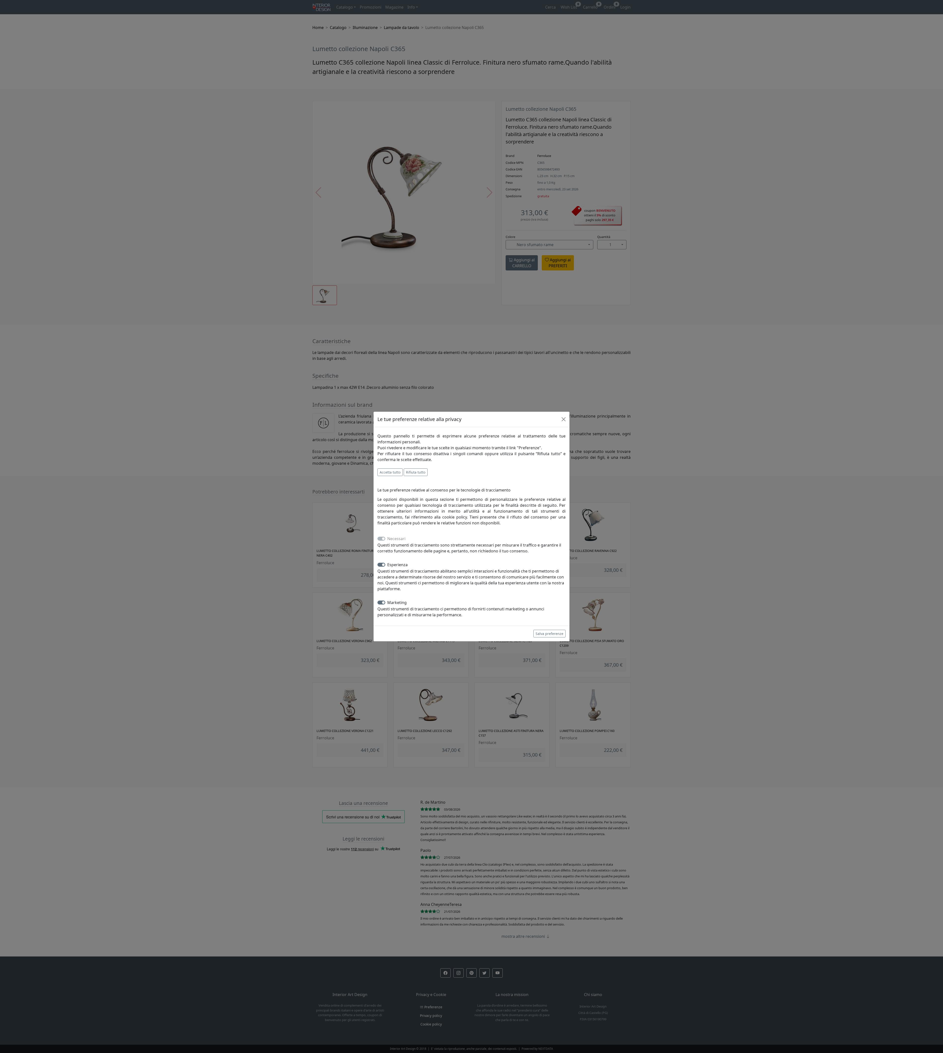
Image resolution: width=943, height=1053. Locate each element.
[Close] (564, 419)
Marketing (397, 602)
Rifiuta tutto (415, 472)
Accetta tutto (390, 472)
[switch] (381, 565)
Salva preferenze (549, 633)
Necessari (396, 538)
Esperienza (397, 564)
